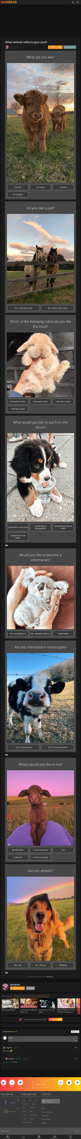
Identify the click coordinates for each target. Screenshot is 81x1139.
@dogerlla (8, 1062)
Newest (74, 1031)
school (24, 1118)
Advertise (49, 1101)
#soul (33, 996)
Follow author (55, 47)
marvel (32, 1118)
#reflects (26, 996)
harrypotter (32, 1107)
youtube (24, 1115)
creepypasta (34, 1115)
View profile (30, 988)
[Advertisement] (40, 21)
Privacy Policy (45, 1119)
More (70, 1138)
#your (46, 996)
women (34, 1104)
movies (24, 1111)
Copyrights (45, 1116)
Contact (44, 1123)
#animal (18, 996)
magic (23, 1107)
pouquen (12, 46)
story (23, 1100)
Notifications (54, 1138)
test (36, 1100)
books (31, 1111)
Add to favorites (70, 47)
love (30, 1100)
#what (40, 996)
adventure (25, 1104)
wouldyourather (27, 1122)
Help (43, 1108)
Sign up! (40, 1084)
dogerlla (9, 1048)
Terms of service (47, 1112)
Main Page (7, 1138)
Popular (23, 1137)
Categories (39, 1138)
